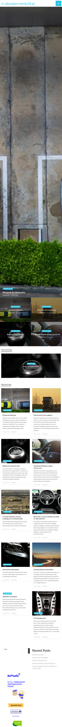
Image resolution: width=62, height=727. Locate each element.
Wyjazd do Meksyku (13, 292)
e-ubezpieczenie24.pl (18, 3)
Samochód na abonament (11, 569)
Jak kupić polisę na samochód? (43, 569)
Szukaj (5, 649)
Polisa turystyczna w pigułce (46, 310)
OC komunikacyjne (40, 618)
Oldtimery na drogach (10, 596)
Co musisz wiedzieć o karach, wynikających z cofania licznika (13, 518)
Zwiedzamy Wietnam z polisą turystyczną (46, 334)
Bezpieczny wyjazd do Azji (15, 334)
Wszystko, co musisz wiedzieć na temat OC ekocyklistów (46, 518)
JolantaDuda (6, 295)
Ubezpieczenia (8, 288)
